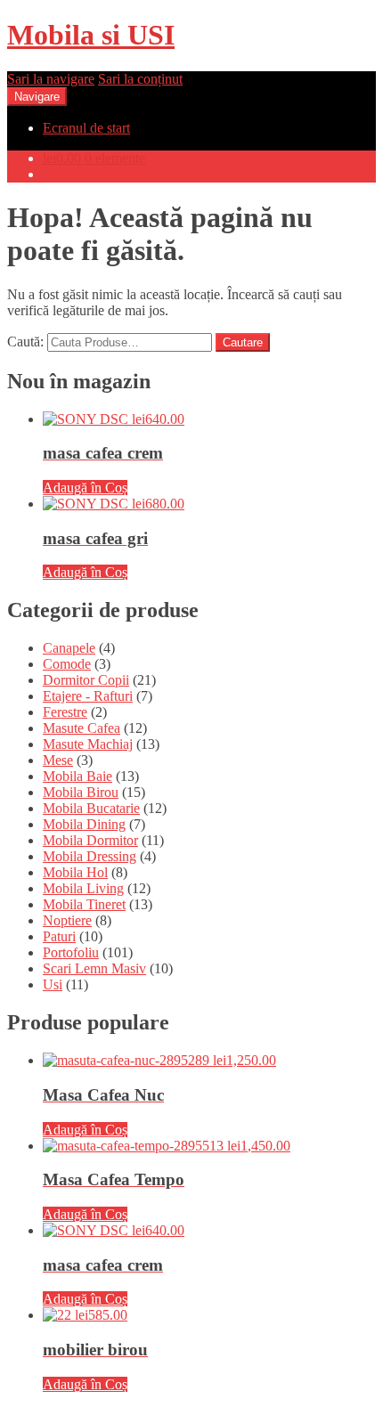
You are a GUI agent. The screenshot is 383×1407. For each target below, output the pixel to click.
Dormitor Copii (86, 679)
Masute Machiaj (88, 744)
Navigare (37, 96)
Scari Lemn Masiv (94, 968)
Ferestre (65, 712)
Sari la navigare (50, 78)
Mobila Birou (80, 792)
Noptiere (67, 920)
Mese (58, 760)
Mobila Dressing (89, 856)
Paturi (59, 936)
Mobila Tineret (84, 904)
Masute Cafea (81, 728)
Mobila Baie (77, 776)
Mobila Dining (84, 824)
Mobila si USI (91, 35)
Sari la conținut (140, 78)
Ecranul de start (86, 127)
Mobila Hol (75, 872)
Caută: (25, 341)
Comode (67, 663)
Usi (52, 984)
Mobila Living (83, 888)
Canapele (69, 647)
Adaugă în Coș (85, 487)
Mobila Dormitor (90, 840)
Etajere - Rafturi (88, 696)
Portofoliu (71, 952)
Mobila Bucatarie (91, 808)
